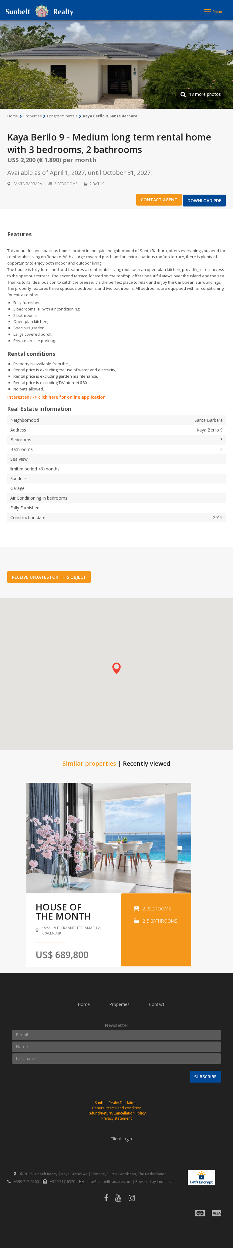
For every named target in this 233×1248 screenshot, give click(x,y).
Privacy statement (116, 1118)
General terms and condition (116, 1108)
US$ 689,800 (62, 954)
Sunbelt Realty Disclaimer (116, 1102)
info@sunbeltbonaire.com (108, 1181)
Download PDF (204, 200)
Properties (119, 1004)
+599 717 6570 (62, 1181)
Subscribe (205, 1077)
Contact (156, 1004)
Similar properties (89, 763)
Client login (121, 1139)
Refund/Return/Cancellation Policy (117, 1113)
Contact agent (159, 200)
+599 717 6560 (26, 1181)
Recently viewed (147, 763)
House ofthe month (63, 911)
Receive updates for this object (49, 577)
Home (84, 1004)
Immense (165, 1181)
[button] (116, 668)
